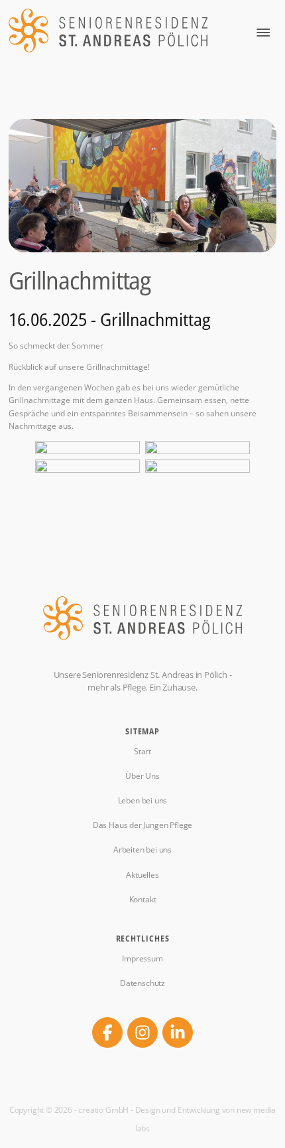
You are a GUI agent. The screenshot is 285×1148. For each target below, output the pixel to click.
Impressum (142, 959)
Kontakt (142, 900)
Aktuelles (142, 875)
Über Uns (142, 776)
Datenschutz (142, 983)
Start (142, 752)
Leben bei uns (143, 801)
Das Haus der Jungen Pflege (142, 825)
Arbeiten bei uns (142, 850)
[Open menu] (263, 33)
